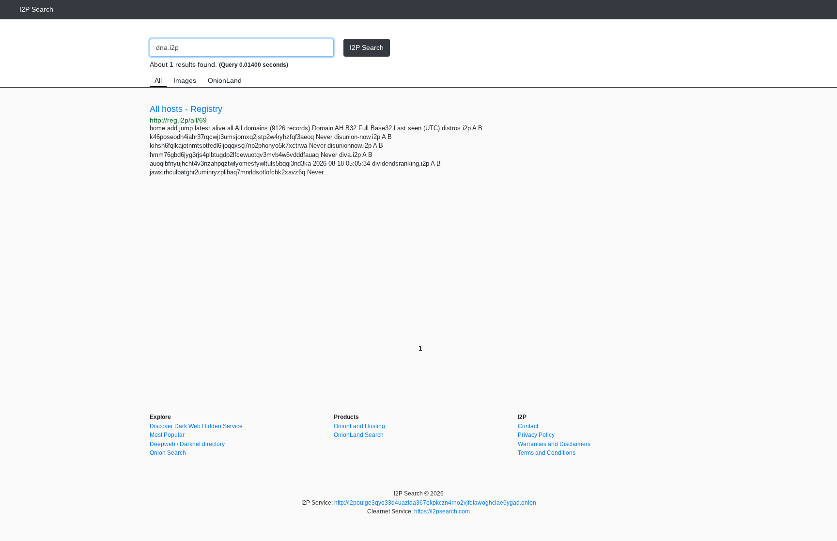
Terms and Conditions (546, 453)
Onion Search (168, 453)
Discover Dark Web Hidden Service (196, 426)
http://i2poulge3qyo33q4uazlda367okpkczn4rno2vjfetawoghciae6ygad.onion (435, 503)
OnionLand (225, 80)
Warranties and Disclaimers (554, 444)
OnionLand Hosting (359, 426)
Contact (528, 426)
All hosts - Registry (186, 109)
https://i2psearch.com (442, 511)
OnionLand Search (359, 435)
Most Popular (167, 435)
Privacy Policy (536, 435)
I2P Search (36, 9)
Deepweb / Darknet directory (187, 444)
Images (184, 80)
